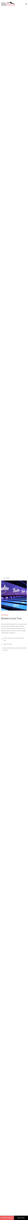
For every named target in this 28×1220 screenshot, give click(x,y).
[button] (26, 4)
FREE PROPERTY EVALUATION (7, 1217)
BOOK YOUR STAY (21, 1217)
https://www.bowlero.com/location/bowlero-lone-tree (15, 649)
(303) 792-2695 (8, 644)
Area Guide (7, 578)
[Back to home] (8, 4)
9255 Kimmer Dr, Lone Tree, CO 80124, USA (14, 639)
